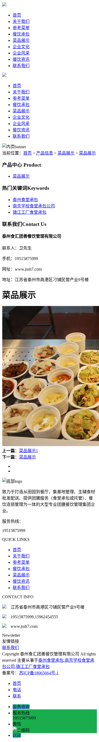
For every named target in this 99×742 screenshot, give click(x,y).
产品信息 (44, 153)
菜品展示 (21, 40)
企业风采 (21, 53)
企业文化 (21, 46)
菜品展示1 (28, 451)
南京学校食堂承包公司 (34, 206)
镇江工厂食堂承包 (29, 212)
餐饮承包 (21, 34)
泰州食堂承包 (25, 199)
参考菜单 (21, 28)
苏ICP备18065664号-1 (39, 673)
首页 (17, 15)
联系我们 (21, 65)
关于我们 (21, 21)
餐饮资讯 (21, 59)
